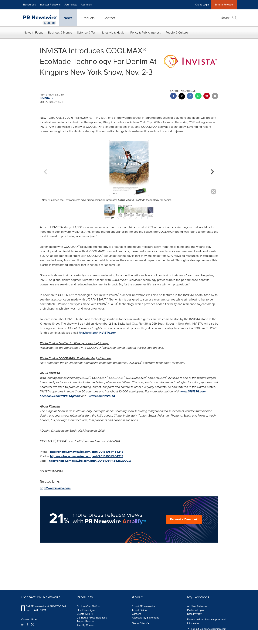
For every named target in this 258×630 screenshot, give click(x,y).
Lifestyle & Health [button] (113, 32)
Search (225, 17)
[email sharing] (215, 96)
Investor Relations (50, 5)
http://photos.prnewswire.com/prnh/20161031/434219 (86, 456)
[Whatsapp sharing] (198, 96)
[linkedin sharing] (190, 96)
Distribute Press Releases (92, 618)
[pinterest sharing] (206, 96)
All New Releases (197, 606)
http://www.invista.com (55, 488)
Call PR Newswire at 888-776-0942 (46, 606)
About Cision (139, 610)
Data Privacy (194, 614)
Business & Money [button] (60, 32)
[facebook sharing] (173, 96)
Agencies (86, 5)
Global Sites (139, 623)
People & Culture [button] (176, 32)
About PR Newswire (143, 606)
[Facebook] (27, 624)
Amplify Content (86, 625)
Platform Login (195, 610)
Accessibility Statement (145, 618)
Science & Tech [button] (87, 32)
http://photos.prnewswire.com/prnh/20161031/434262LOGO (90, 461)
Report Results (85, 621)
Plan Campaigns (86, 610)
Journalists (70, 5)
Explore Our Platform (89, 606)
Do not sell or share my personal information (206, 621)
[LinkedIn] (23, 624)
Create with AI (85, 614)
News (68, 17)
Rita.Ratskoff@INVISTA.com (98, 332)
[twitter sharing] (181, 96)
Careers (136, 614)
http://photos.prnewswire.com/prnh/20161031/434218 (86, 452)
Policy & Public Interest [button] (145, 32)
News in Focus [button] (33, 32)
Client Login (202, 5)
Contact (109, 17)
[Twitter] (32, 624)
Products (87, 17)
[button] (129, 168)
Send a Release (224, 5)
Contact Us (28, 620)
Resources (29, 5)
